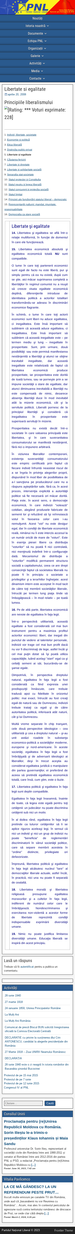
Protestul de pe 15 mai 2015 (21, 1075)
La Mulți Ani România (17, 1020)
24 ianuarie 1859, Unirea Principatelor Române (33, 1008)
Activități (35, 63)
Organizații (35, 48)
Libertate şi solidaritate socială (24, 169)
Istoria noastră (35, 26)
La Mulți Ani (12, 1014)
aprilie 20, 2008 (17, 94)
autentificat (27, 966)
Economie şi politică (18, 139)
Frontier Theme (63, 1230)
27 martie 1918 (14, 1001)
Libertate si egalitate (25, 89)
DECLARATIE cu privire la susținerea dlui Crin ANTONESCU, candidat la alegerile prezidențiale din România (36, 1041)
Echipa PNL (35, 41)
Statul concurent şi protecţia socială (29, 189)
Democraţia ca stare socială (24, 214)
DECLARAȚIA (13, 1058)
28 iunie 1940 (13, 995)
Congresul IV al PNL (16, 1087)
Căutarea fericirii (16, 159)
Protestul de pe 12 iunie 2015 (21, 1083)
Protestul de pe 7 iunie (17, 1079)
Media (35, 71)
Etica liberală (14, 144)
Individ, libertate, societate (21, 134)
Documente (35, 33)
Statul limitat (15, 194)
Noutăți (37, 18)
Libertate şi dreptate (18, 164)
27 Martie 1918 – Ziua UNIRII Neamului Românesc (35, 1051)
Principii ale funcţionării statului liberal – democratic (38, 199)
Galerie (35, 56)
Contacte (35, 78)
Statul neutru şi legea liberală (24, 184)
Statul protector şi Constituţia (25, 179)
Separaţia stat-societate (20, 174)
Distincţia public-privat (19, 149)
